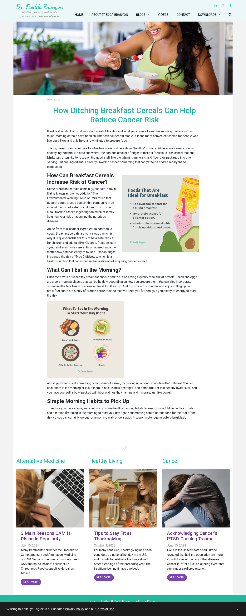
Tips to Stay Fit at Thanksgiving (112, 536)
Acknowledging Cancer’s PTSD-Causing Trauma (192, 536)
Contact (183, 15)
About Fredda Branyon (109, 15)
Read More (30, 581)
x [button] (237, 609)
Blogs (140, 15)
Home (79, 15)
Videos (163, 15)
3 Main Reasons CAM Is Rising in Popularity (46, 536)
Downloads (207, 15)
